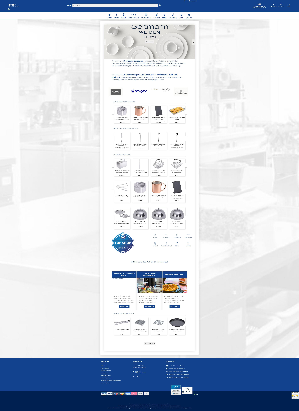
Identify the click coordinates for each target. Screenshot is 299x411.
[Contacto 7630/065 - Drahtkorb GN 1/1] (140, 111)
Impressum (105, 373)
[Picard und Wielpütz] (117, 92)
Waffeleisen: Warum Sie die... (174, 274)
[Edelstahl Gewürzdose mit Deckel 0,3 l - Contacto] (177, 322)
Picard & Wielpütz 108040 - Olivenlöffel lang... (122, 144)
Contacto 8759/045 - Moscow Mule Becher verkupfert (121, 196)
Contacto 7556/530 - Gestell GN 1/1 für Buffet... (177, 118)
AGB (103, 365)
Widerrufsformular (107, 378)
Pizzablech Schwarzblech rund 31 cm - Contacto (140, 330)
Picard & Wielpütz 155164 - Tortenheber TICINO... (177, 144)
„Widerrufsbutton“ (150, 344)
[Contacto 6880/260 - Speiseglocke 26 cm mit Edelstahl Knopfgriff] (122, 213)
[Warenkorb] (288, 3)
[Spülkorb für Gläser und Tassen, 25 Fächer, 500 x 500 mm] (159, 322)
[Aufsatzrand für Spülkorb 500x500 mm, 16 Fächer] (122, 322)
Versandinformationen (176, 406)
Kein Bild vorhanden (117, 278)
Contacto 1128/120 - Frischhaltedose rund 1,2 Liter (177, 171)
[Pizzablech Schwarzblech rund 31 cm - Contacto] (140, 322)
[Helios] (182, 92)
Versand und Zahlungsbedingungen (111, 380)
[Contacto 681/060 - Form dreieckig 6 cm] (177, 213)
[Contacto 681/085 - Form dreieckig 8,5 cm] (159, 213)
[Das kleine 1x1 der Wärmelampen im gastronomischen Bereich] (149, 285)
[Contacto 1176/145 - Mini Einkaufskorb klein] (140, 164)
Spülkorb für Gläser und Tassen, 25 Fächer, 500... (158, 330)
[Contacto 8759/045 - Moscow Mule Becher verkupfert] (122, 187)
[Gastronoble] (138, 92)
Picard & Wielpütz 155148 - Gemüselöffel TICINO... (159, 144)
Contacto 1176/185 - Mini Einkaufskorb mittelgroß (121, 171)
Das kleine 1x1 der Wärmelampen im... (149, 274)
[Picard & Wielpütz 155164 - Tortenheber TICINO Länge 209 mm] (177, 137)
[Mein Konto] (281, 3)
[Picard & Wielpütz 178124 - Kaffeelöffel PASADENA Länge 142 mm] (140, 137)
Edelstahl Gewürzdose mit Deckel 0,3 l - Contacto (177, 330)
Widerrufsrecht (106, 383)
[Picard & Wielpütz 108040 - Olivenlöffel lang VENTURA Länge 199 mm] (122, 137)
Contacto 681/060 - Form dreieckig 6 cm (177, 222)
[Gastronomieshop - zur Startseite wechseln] (14, 5)
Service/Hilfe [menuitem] (193, 1)
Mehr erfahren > (124, 306)
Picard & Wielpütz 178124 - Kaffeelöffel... (140, 144)
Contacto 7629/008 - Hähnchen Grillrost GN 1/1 (158, 118)
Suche (69, 5)
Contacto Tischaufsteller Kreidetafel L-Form (121, 118)
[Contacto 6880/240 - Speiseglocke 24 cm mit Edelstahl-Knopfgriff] (140, 213)
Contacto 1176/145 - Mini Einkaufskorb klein (140, 171)
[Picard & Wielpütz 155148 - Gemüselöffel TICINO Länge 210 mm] (159, 137)
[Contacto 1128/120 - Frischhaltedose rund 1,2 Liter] (177, 164)
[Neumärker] (160, 92)
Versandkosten (153, 404)
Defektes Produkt (106, 370)
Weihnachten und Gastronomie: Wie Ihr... (124, 274)
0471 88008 (139, 366)
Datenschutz (105, 368)
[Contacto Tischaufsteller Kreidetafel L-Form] (122, 111)
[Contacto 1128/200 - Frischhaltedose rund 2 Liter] (159, 164)
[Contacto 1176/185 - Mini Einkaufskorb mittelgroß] (122, 164)
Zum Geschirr (149, 42)
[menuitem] (123, 5)
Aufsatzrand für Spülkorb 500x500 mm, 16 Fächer (121, 330)
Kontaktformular (106, 375)
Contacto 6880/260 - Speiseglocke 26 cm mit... (121, 222)
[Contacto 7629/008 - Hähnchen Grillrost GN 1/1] (158, 111)
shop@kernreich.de (140, 367)
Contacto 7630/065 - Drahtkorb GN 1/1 (140, 118)
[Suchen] (159, 5)
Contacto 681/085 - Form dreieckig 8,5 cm (158, 222)
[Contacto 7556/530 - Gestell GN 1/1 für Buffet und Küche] (177, 111)
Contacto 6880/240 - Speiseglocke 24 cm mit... (140, 222)
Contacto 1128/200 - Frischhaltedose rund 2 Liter (158, 171)
